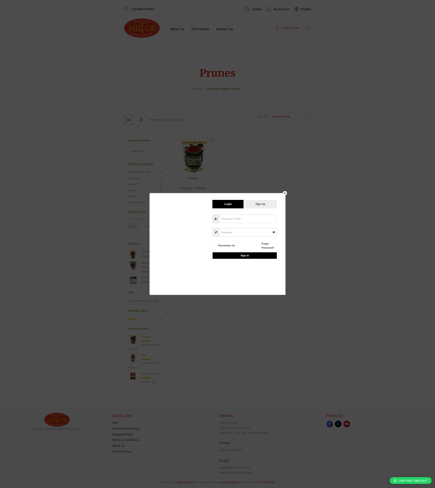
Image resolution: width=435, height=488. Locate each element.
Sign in (245, 255)
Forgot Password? (268, 245)
